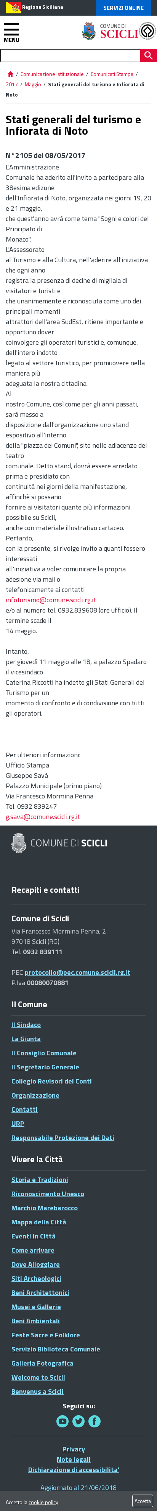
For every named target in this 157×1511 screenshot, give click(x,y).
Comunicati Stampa (112, 74)
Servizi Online (123, 7)
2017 (12, 84)
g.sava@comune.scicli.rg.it (43, 816)
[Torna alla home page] (10, 74)
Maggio (33, 84)
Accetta (142, 1501)
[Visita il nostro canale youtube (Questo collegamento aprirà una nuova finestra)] (62, 1421)
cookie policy (43, 1502)
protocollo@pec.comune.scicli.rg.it (77, 972)
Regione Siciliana (42, 7)
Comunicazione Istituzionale (52, 74)
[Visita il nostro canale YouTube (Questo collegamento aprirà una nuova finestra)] (78, 1421)
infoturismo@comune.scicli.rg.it (51, 600)
